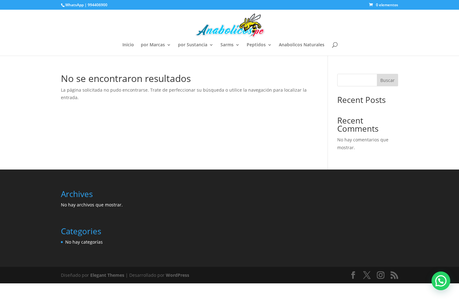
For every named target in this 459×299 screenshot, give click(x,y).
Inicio (128, 45)
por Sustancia (192, 45)
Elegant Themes (107, 275)
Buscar (387, 80)
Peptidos (256, 45)
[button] (441, 280)
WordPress (177, 275)
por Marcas (153, 45)
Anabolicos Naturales (301, 45)
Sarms (227, 45)
